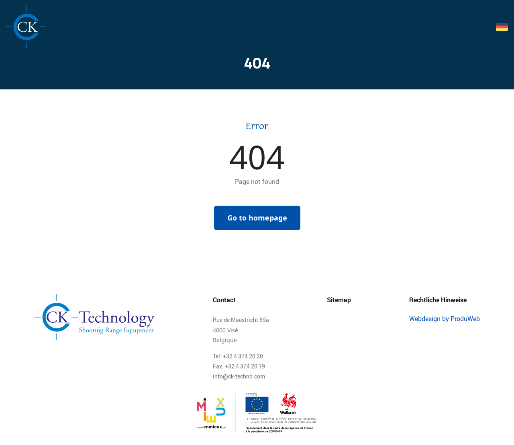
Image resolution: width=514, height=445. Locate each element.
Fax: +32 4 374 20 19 (239, 366)
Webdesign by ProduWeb (444, 319)
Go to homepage (257, 217)
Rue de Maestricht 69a (241, 320)
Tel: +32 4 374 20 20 (238, 356)
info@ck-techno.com (239, 376)
